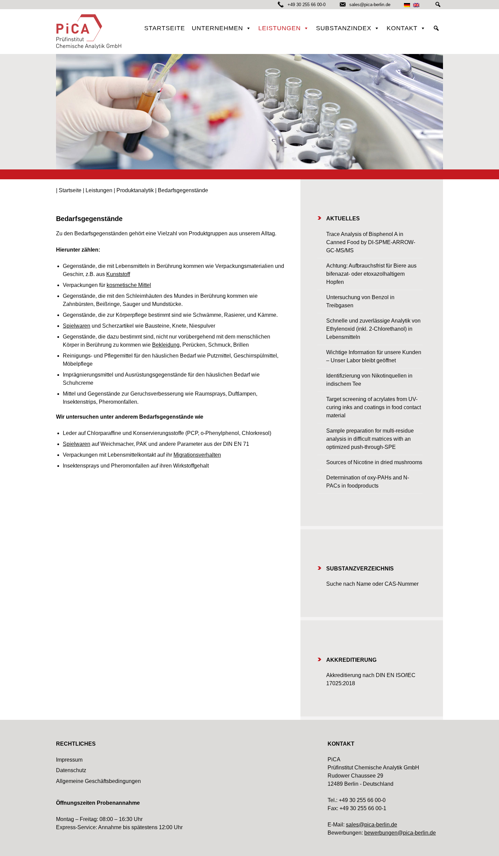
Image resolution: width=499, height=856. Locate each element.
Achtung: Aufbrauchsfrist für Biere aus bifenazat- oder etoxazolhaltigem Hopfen (371, 274)
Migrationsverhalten (197, 455)
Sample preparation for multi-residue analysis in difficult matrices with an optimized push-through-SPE (370, 439)
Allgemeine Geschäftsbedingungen (98, 781)
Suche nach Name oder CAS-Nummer (372, 584)
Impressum (69, 760)
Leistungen (279, 28)
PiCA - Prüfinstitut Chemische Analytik (90, 31)
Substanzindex (343, 28)
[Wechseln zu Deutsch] (407, 5)
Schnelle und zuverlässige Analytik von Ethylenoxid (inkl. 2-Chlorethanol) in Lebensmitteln (373, 329)
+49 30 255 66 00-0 (307, 4)
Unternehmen (217, 28)
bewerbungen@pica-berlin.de (400, 833)
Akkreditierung (351, 660)
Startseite (164, 28)
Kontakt (402, 28)
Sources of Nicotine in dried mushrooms (374, 462)
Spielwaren (76, 326)
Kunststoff (118, 274)
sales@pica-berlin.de (369, 4)
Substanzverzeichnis (360, 568)
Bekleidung (166, 345)
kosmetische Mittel (129, 285)
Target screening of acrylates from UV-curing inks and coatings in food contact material (373, 407)
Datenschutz (71, 770)
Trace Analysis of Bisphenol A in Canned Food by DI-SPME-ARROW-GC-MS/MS (370, 242)
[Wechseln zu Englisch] (416, 5)
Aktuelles (343, 218)
